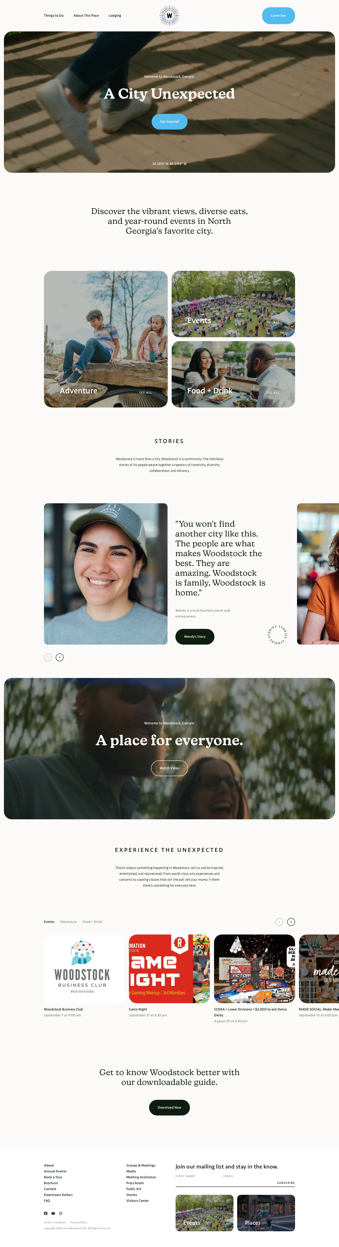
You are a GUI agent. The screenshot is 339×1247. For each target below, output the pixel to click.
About (49, 1165)
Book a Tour (53, 1177)
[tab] (52, 922)
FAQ (47, 1201)
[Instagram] (60, 1213)
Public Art (133, 1189)
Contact (50, 1189)
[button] (48, 657)
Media (131, 1171)
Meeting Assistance (141, 1177)
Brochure (51, 1183)
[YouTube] (53, 1213)
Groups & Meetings (141, 1165)
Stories (131, 1195)
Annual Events (55, 1171)
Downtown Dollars (58, 1195)
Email (228, 1176)
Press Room (135, 1183)
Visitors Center (137, 1201)
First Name (185, 1176)
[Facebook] (45, 1213)
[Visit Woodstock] (169, 16)
